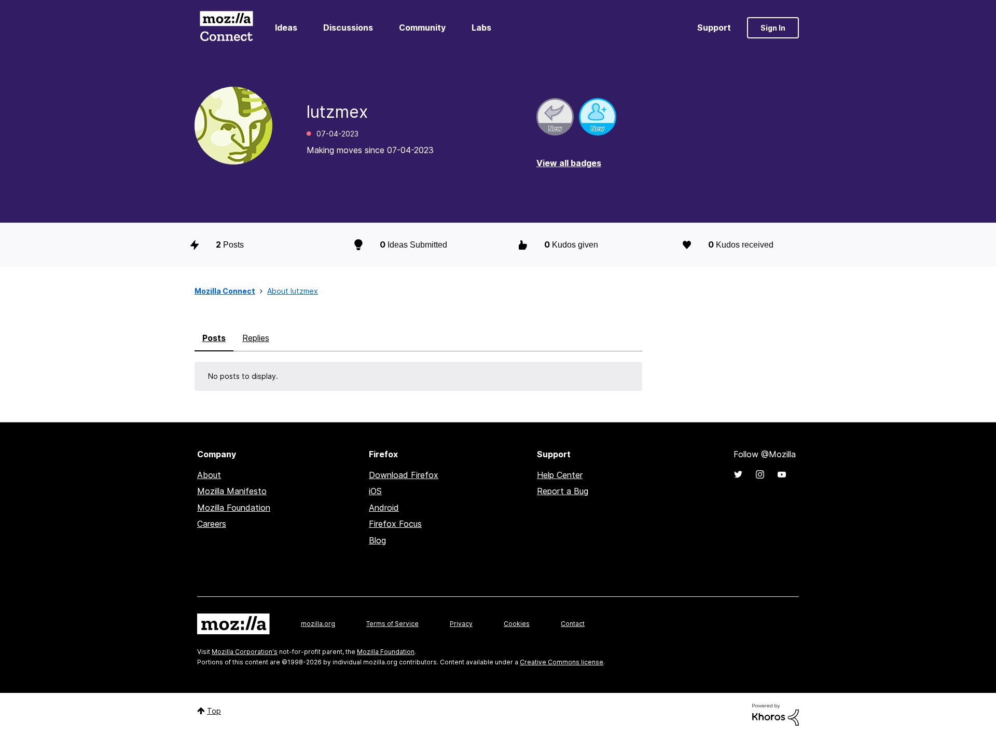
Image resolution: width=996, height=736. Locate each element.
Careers (211, 524)
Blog (377, 540)
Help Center (560, 475)
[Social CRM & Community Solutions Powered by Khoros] (775, 714)
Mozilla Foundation (233, 507)
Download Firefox (403, 475)
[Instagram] (760, 474)
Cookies (517, 624)
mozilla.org (318, 624)
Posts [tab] (214, 338)
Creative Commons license (561, 662)
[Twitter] (738, 474)
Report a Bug (562, 491)
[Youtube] (781, 474)
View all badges (568, 163)
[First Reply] (555, 116)
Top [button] (214, 710)
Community (422, 27)
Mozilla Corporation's (245, 652)
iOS (375, 491)
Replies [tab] (255, 338)
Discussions (348, 27)
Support (714, 27)
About (209, 475)
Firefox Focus (395, 524)
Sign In (772, 27)
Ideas (286, 27)
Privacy (461, 624)
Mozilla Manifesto (232, 491)
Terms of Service (392, 624)
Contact (573, 624)
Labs (481, 27)
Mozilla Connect (226, 28)
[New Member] (597, 116)
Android (384, 507)
